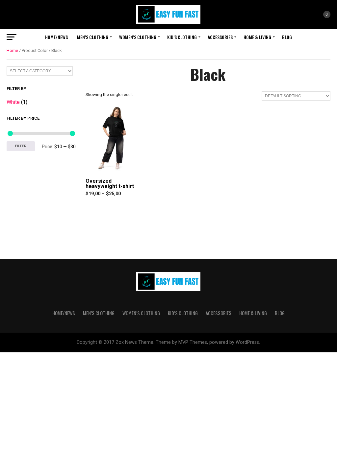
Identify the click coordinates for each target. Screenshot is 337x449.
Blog (287, 37)
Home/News (56, 37)
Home (12, 50)
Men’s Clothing (92, 37)
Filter (21, 146)
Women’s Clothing (137, 37)
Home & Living (257, 37)
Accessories (220, 37)
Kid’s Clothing (182, 37)
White (13, 102)
